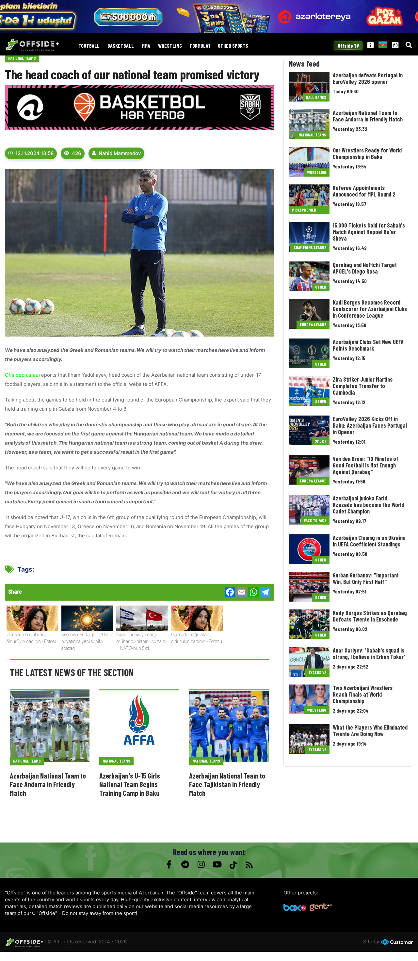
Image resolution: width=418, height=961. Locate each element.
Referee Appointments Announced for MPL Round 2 (364, 191)
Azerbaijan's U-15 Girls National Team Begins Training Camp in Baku (129, 784)
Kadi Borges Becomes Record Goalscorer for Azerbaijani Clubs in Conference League (370, 309)
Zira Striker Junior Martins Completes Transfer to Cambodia (363, 386)
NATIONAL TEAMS (22, 58)
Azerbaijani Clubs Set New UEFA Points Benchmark (368, 345)
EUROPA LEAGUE (313, 324)
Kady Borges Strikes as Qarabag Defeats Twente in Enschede (370, 616)
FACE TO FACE (315, 520)
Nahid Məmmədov (120, 153)
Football (89, 46)
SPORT (320, 441)
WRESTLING (170, 46)
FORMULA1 (200, 46)
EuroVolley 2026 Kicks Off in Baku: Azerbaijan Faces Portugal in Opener (370, 425)
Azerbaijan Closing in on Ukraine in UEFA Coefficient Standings (369, 541)
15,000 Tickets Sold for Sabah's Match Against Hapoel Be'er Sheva (369, 232)
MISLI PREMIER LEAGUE (304, 210)
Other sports (233, 46)
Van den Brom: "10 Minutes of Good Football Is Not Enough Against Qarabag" (365, 465)
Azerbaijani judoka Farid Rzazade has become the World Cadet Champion (368, 505)
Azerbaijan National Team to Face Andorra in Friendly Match (48, 784)
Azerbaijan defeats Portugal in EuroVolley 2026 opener (368, 78)
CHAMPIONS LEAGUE (310, 247)
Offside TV (348, 46)
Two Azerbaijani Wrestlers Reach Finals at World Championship (363, 694)
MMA (146, 46)
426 (76, 153)
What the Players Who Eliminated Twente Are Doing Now (370, 730)
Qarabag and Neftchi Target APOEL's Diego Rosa (365, 268)
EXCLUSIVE (317, 672)
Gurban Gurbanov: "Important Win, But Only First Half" (366, 578)
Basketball (120, 46)
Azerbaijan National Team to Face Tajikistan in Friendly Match (227, 784)
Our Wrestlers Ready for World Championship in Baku (367, 153)
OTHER (320, 287)
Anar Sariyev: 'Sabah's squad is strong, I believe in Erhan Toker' (369, 653)
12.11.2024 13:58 (34, 153)
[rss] (249, 865)
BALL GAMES (316, 97)
